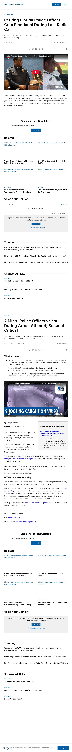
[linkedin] (33, 49)
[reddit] (39, 49)
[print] (67, 49)
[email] (42, 49)
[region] (36, 209)
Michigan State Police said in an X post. (19, 459)
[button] (5, 4)
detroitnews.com (14, 519)
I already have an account (36, 227)
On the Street (9, 14)
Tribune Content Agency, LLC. (26, 523)
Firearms (7, 315)
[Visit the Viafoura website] (63, 213)
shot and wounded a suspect (36, 504)
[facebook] (30, 49)
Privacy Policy (8, 749)
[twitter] (36, 49)
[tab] (9, 204)
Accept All (63, 748)
